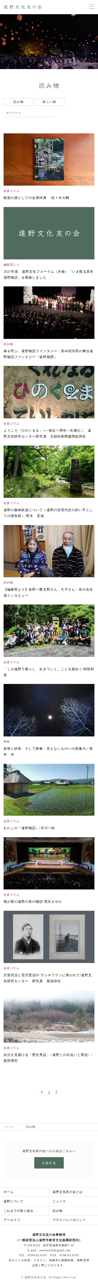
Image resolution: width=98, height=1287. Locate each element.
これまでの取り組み (19, 1211)
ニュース (59, 1201)
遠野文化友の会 (35, 1277)
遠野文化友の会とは (68, 1192)
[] (50, 112)
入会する (49, 1163)
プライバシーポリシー (69, 1220)
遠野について (14, 1201)
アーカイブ (12, 1220)
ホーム (9, 1127)
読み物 (58, 1211)
